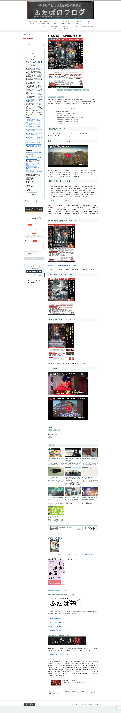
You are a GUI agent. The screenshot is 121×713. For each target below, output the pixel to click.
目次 (71, 108)
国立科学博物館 (29, 154)
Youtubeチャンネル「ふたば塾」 (33, 100)
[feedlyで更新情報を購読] (49, 437)
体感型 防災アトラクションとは (63, 115)
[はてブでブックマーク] (73, 90)
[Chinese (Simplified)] (24, 38)
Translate (40, 40)
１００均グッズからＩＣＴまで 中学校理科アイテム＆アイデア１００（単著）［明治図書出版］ (34, 125)
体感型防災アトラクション (62, 111)
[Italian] (29, 38)
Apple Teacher (36, 68)
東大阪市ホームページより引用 (59, 201)
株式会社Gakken (30, 156)
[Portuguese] (32, 38)
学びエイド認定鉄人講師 (34, 62)
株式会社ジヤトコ (30, 170)
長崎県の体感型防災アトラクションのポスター (67, 119)
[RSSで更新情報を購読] (51, 437)
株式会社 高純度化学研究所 (32, 163)
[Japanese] (30, 38)
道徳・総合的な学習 (52, 96)
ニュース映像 (59, 123)
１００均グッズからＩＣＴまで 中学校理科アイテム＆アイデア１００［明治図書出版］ (70, 554)
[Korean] (31, 38)
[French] (26, 38)
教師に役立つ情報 (61, 96)
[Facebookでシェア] (67, 90)
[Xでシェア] (60, 90)
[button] (86, 90)
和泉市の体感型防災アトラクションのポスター (67, 121)
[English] (25, 38)
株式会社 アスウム (30, 164)
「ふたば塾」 (37, 97)
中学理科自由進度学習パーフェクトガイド (58, 590)
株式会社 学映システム (31, 166)
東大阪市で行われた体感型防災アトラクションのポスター (70, 117)
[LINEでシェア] (79, 90)
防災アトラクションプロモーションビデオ (66, 113)
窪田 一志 (34, 59)
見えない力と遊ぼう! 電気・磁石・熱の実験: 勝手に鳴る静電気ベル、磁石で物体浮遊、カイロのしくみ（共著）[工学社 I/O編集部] (34, 145)
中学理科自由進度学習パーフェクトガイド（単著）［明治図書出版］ (34, 121)
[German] (27, 38)
